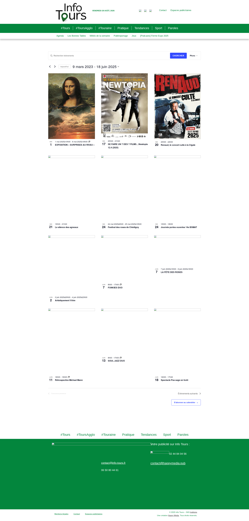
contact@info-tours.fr (113, 462)
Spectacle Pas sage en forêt (174, 380)
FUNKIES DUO (115, 287)
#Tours (65, 28)
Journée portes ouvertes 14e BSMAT (179, 227)
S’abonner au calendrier (184, 402)
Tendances (141, 28)
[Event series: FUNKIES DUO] (121, 284)
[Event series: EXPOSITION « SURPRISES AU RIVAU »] (89, 141)
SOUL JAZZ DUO (116, 360)
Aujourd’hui (64, 66)
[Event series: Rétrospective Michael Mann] (69, 377)
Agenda (60, 36)
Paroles (173, 28)
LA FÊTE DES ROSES (171, 272)
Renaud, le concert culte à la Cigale (178, 144)
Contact (163, 10)
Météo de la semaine (100, 36)
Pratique (123, 28)
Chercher (178, 55)
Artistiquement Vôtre (65, 300)
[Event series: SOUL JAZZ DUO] (121, 357)
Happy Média (173, 515)
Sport (158, 28)
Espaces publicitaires (181, 10)
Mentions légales (61, 514)
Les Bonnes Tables (77, 36)
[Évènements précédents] (49, 66)
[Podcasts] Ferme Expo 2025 (154, 36)
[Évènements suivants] (54, 66)
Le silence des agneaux (66, 227)
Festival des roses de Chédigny (123, 227)
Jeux (134, 36)
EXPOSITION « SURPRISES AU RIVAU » (75, 144)
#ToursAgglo (84, 28)
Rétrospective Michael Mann (69, 380)
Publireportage (121, 36)
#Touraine (105, 28)
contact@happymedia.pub (167, 463)
